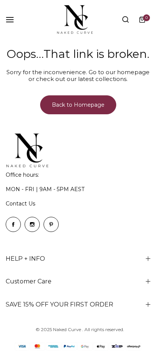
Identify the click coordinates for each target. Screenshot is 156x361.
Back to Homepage (78, 104)
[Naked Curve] (78, 19)
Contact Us (20, 203)
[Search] (125, 19)
